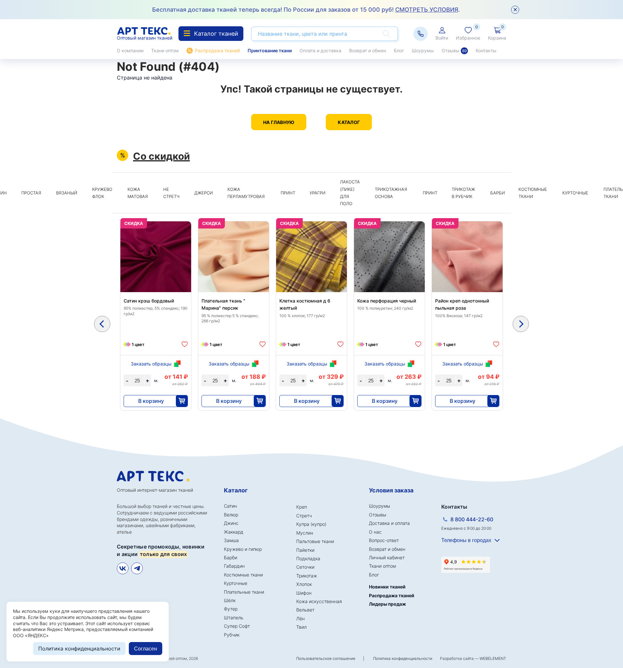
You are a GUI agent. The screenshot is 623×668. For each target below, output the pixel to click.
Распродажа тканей (217, 50)
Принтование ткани (270, 50)
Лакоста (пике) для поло (350, 192)
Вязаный (66, 192)
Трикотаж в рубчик (463, 193)
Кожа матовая (138, 193)
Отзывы (454, 50)
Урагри (317, 192)
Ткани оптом (165, 50)
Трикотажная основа (391, 193)
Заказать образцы (151, 363)
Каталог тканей (216, 33)
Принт (288, 192)
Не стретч (171, 193)
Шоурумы (423, 50)
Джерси (203, 192)
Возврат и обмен (367, 50)
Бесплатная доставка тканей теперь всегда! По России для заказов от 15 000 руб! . (306, 9)
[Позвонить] (420, 34)
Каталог (349, 122)
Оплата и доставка (320, 50)
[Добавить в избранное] (184, 344)
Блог (399, 50)
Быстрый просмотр (156, 272)
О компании (130, 50)
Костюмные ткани (533, 193)
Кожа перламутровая (246, 193)
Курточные (575, 192)
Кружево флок (102, 193)
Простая (31, 192)
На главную (279, 122)
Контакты (486, 50)
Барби (497, 192)
